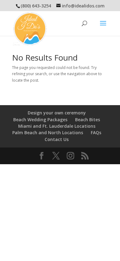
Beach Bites (87, 119)
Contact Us (57, 139)
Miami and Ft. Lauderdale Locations (56, 126)
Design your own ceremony (57, 113)
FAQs (96, 132)
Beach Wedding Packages (40, 119)
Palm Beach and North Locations (47, 132)
